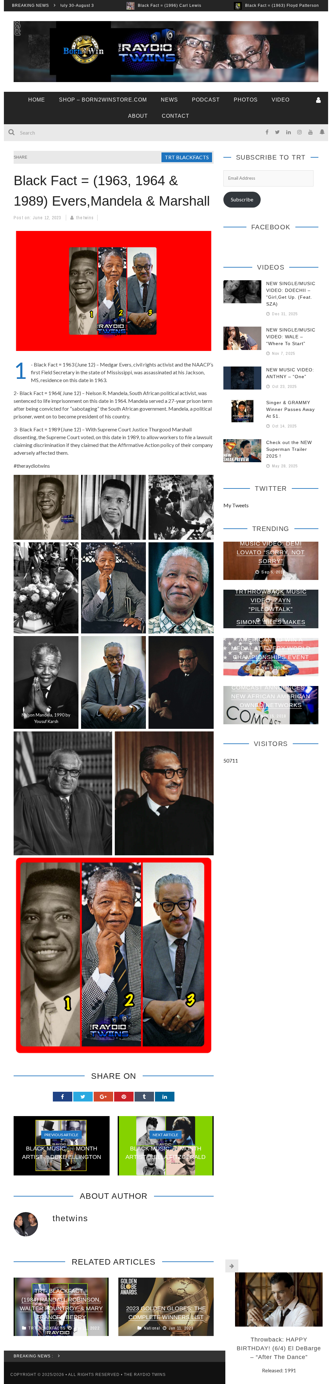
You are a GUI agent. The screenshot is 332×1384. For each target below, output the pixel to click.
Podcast (206, 99)
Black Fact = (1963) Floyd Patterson (215, 5)
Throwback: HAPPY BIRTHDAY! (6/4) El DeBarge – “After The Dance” (279, 1348)
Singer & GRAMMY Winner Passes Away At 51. (290, 409)
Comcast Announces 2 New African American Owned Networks (270, 696)
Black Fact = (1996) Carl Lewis (103, 5)
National (152, 1328)
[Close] (231, 1265)
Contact (175, 116)
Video (281, 99)
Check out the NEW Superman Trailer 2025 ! (289, 449)
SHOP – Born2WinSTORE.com (103, 99)
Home (36, 99)
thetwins (85, 218)
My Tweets (236, 505)
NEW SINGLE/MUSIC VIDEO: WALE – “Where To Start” (290, 336)
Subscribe (242, 199)
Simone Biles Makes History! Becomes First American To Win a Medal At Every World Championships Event (271, 639)
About (138, 116)
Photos (246, 99)
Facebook (270, 227)
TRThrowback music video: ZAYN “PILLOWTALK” (271, 600)
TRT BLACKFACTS (187, 157)
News (169, 99)
